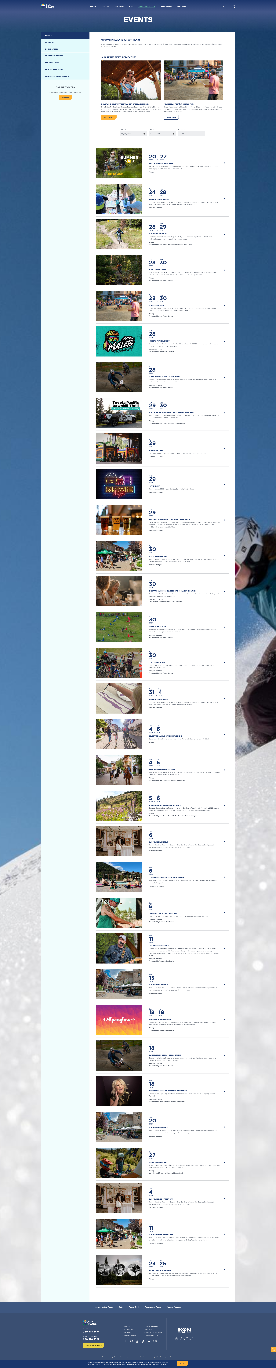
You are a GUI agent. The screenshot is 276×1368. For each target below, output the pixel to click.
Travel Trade (134, 1307)
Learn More (171, 117)
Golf (130, 7)
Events (48, 35)
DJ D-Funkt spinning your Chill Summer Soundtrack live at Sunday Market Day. (178, 912)
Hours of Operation (151, 1326)
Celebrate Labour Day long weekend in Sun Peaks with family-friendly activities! (179, 734)
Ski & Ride (105, 7)
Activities (49, 42)
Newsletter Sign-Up (151, 1335)
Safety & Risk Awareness (93, 1345)
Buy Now (65, 97)
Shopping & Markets (54, 56)
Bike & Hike (119, 7)
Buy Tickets (109, 117)
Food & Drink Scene (54, 69)
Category (181, 129)
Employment (126, 1332)
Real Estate (181, 7)
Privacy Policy (147, 1364)
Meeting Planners (174, 1307)
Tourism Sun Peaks (153, 1307)
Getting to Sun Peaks (104, 1307)
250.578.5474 (91, 1331)
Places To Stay (166, 7)
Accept (182, 1363)
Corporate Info (127, 1329)
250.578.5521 (91, 1339)
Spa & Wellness (52, 62)
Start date (124, 129)
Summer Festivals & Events (57, 76)
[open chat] (273, 1349)
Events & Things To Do (146, 7)
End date (152, 129)
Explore (93, 7)
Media (120, 1307)
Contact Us (126, 1326)
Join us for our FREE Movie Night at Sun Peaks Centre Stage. (171, 484)
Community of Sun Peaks (153, 1332)
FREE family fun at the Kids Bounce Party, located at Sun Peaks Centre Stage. (178, 448)
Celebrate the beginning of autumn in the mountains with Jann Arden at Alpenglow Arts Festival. (182, 1091)
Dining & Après (51, 49)
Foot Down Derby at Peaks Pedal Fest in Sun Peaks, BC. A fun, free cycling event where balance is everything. (181, 662)
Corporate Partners (129, 1335)
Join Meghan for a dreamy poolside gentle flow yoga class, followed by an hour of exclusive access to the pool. (183, 877)
